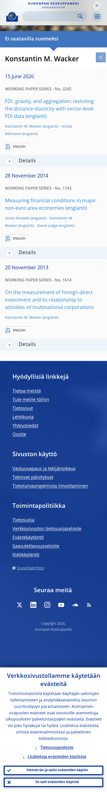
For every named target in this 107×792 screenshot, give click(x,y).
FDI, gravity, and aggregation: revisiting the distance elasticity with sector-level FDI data (49, 109)
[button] (97, 5)
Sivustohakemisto (30, 568)
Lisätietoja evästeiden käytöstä (57, 757)
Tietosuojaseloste (56, 748)
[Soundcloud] (75, 605)
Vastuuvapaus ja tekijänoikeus (44, 469)
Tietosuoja (23, 520)
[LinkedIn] (33, 605)
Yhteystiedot (25, 426)
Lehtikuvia (23, 417)
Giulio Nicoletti (17, 218)
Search (80, 16)
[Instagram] (47, 605)
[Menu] (97, 16)
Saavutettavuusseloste (35, 546)
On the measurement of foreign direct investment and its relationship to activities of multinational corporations (49, 300)
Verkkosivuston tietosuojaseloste (46, 529)
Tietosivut (22, 408)
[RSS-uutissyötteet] (89, 605)
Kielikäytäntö (25, 555)
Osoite (19, 434)
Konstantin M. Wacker (23, 126)
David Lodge (47, 226)
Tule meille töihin (30, 400)
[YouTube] (61, 605)
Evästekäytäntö (28, 537)
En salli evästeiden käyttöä (57, 782)
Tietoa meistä (26, 391)
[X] (19, 605)
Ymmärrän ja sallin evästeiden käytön (57, 770)
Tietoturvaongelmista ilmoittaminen (50, 486)
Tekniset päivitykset (32, 477)
